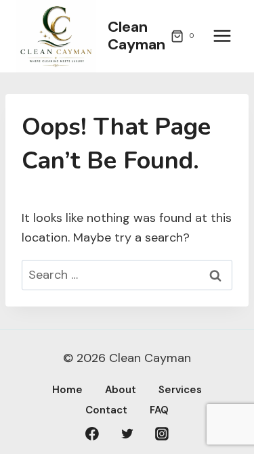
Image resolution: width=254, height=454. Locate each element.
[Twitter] (127, 433)
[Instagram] (161, 433)
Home (67, 389)
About (120, 389)
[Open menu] (222, 36)
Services (180, 389)
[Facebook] (92, 433)
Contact (106, 410)
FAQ (159, 410)
